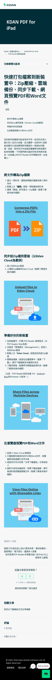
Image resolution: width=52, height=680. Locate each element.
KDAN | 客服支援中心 (12, 51)
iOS (33, 373)
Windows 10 (15, 376)
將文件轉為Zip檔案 (15, 118)
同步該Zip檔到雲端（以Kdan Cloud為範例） (26, 122)
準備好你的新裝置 (14, 126)
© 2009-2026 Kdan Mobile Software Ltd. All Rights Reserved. (25, 661)
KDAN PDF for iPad (31, 51)
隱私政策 (22, 667)
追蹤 (7, 109)
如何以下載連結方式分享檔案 (17, 609)
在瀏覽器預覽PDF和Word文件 (20, 130)
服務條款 (10, 667)
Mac (6, 376)
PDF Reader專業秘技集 (16, 54)
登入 (8, 636)
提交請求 (33, 588)
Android (40, 373)
